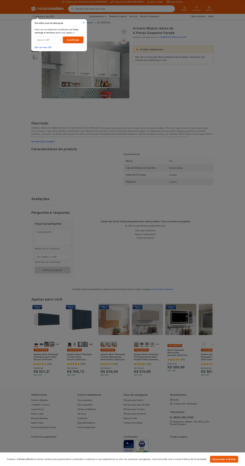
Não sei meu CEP (43, 47)
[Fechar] (83, 22)
